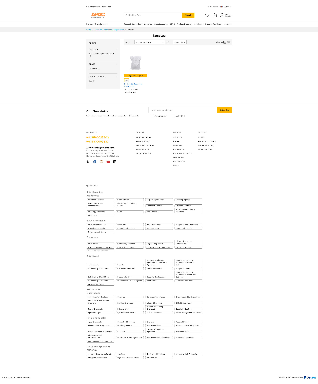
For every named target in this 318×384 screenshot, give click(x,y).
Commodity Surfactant (98, 281)
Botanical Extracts (96, 200)
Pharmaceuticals (154, 325)
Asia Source (160, 116)
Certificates (179, 161)
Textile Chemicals (154, 313)
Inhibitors (92, 215)
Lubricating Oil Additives (98, 277)
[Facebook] (95, 162)
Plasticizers (151, 281)
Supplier (93, 49)
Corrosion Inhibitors (126, 269)
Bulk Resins (93, 244)
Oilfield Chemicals (183, 303)
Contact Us (178, 149)
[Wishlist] (207, 15)
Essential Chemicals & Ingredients (109, 30)
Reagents (121, 332)
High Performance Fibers (128, 358)
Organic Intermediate (97, 228)
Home (89, 30)
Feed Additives (182, 322)
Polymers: (93, 237)
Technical (94, 68)
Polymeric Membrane (126, 247)
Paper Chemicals (95, 309)
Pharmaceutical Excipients (187, 325)
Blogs (176, 165)
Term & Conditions (145, 145)
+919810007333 (97, 141)
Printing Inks (122, 309)
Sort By (139, 42)
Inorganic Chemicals (126, 228)
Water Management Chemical (188, 313)
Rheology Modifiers (96, 212)
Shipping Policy (143, 153)
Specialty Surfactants (156, 277)
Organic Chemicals (184, 228)
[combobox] (153, 15)
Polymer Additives (183, 206)
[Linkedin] (115, 162)
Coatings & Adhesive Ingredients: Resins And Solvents (186, 274)
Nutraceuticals (182, 332)
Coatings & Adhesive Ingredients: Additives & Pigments (157, 262)
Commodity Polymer (126, 244)
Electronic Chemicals (156, 354)
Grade (92, 64)
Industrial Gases (153, 225)
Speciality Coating (184, 309)
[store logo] (98, 15)
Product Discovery (207, 141)
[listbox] (135, 80)
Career (176, 141)
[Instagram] (101, 162)
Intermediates (153, 228)
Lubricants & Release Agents (129, 281)
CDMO (201, 137)
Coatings (121, 297)
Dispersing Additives (155, 200)
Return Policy (142, 149)
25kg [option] (126, 80)
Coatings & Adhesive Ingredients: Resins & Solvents (185, 262)
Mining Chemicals (154, 303)
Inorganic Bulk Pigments (186, 354)
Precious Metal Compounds (100, 341)
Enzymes (150, 322)
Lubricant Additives (155, 206)
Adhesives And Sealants (98, 297)
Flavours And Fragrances (98, 325)
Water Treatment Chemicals (100, 332)
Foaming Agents (183, 200)
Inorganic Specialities (97, 358)
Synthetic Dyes (94, 313)
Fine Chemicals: (96, 317)
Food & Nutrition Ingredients (129, 338)
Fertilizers (121, 225)
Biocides (121, 265)
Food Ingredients (124, 325)
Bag (92, 81)
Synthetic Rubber (183, 247)
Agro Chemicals (95, 322)
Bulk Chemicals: (96, 220)
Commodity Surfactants (98, 269)
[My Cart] (215, 15)
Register (228, 16)
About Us (177, 137)
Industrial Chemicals (185, 338)
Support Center (143, 137)
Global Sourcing (206, 145)
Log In (227, 14)
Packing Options (97, 77)
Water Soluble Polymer (98, 251)
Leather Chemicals (125, 303)
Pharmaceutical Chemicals (158, 338)
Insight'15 (180, 116)
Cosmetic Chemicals (126, 322)
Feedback (177, 145)
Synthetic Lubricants (126, 313)
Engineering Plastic (155, 244)
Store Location (212, 7)
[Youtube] (108, 162)
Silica (119, 212)
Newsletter (178, 157)
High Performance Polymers (100, 247)
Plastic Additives (124, 277)
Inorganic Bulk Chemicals (187, 225)
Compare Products (182, 153)
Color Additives (123, 200)
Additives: (93, 256)
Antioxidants (93, 265)
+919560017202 (97, 137)
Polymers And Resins (97, 232)
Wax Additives (152, 212)
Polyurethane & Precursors (158, 247)
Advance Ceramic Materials (100, 354)
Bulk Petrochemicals (97, 225)
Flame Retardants (154, 269)
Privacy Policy (142, 141)
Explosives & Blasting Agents (188, 297)
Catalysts (121, 354)
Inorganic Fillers (183, 269)
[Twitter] (88, 162)
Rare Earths (152, 358)
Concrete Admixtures (156, 297)
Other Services (205, 149)
